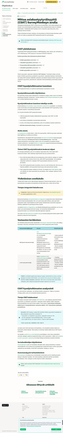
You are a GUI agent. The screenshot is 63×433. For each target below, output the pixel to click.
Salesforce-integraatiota (40, 143)
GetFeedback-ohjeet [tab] (24, 8)
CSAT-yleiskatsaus (7, 19)
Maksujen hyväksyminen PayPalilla (54, 392)
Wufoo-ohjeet (45, 413)
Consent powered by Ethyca (55, 431)
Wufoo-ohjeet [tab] (15, 8)
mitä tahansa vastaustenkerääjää (48, 222)
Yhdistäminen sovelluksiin (6, 26)
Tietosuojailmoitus (30, 426)
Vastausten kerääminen (5, 30)
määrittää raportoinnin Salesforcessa (32, 213)
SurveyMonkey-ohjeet (46, 406)
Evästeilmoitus (38, 426)
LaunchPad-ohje (45, 408)
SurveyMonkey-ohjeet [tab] (6, 8)
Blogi (23, 410)
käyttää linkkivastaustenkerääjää (48, 278)
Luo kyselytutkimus (22, 133)
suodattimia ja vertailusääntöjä (31, 334)
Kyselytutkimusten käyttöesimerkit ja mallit (46, 13)
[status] (40, 41)
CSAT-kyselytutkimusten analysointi (7, 34)
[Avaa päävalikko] (59, 2)
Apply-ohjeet (44, 414)
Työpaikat (24, 408)
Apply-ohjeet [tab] (32, 8)
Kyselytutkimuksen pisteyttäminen (40, 391)
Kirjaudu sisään (41, 1)
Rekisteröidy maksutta (51, 1)
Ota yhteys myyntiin (33, 1)
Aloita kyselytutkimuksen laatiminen (50, 363)
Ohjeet (19, 13)
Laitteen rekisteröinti (24, 391)
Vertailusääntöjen (22, 344)
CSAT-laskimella (40, 299)
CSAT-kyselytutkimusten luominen (7, 22)
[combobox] (5, 405)
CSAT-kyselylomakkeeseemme (52, 97)
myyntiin (58, 192)
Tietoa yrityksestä (25, 407)
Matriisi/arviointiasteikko (47, 137)
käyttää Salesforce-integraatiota (38, 199)
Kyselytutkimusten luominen (28, 13)
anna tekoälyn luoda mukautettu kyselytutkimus (38, 106)
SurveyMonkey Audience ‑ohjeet (48, 410)
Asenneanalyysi (21, 355)
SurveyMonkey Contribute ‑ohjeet (48, 411)
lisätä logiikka (55, 169)
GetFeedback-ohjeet (46, 407)
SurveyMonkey (25, 406)
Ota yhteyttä (53, 192)
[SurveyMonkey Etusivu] (8, 2)
